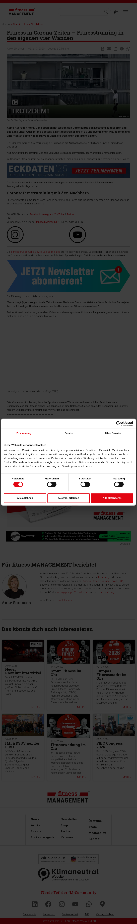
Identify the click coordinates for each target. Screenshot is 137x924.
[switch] (51, 484)
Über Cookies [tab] (113, 433)
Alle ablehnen (25, 498)
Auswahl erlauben (68, 498)
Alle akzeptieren (112, 498)
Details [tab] (68, 433)
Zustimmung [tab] (23, 433)
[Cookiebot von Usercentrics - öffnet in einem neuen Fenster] (118, 423)
